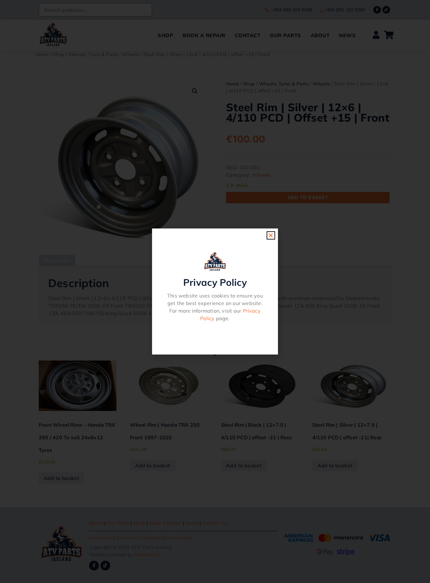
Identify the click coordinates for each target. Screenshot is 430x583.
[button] (271, 235)
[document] (215, 291)
